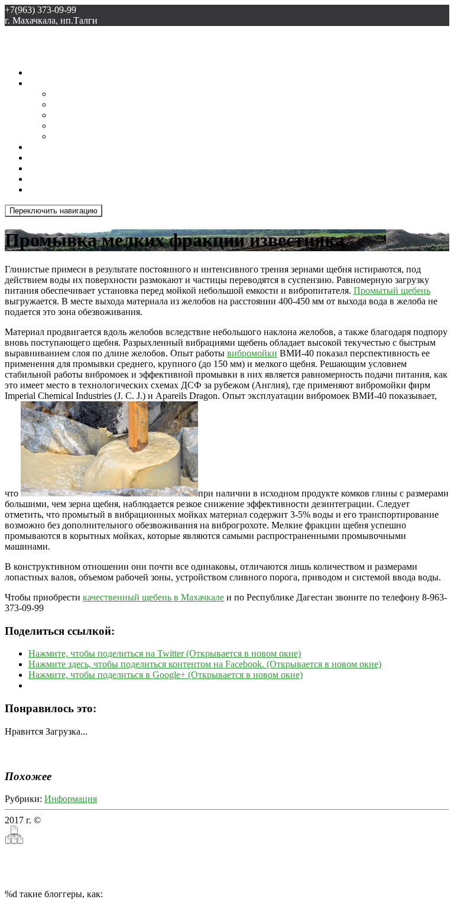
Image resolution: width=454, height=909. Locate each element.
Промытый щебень (392, 290)
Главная (44, 72)
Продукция (51, 168)
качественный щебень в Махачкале (153, 597)
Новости (45, 147)
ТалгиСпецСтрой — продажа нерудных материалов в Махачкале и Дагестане (200, 820)
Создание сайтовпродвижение (39, 857)
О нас (39, 83)
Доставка (70, 94)
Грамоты (69, 104)
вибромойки (252, 353)
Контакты (48, 189)
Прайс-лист (75, 115)
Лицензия (72, 126)
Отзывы (44, 179)
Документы (75, 136)
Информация (70, 799)
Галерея (44, 157)
